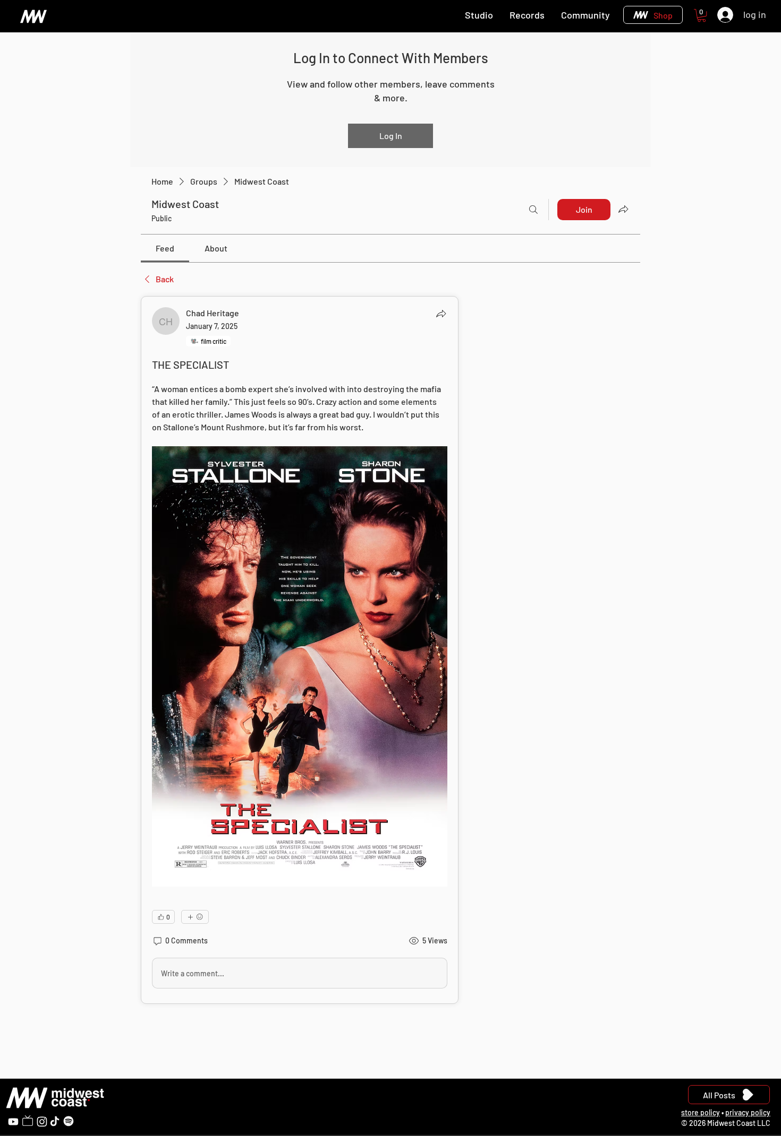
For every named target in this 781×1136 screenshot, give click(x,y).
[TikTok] (55, 1121)
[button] (701, 15)
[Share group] (623, 209)
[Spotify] (68, 1121)
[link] (165, 248)
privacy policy (747, 1112)
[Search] (533, 209)
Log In (390, 136)
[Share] (441, 313)
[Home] (33, 16)
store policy (700, 1112)
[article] (300, 650)
